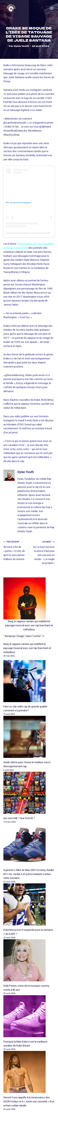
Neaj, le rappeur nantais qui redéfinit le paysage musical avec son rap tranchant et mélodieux (29, 625)
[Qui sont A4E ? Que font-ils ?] (29, 793)
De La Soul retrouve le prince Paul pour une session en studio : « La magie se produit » (44, 552)
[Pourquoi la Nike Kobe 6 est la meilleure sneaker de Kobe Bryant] (29, 1016)
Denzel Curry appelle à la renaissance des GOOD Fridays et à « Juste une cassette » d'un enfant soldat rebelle (28, 1101)
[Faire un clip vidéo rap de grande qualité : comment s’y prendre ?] (29, 681)
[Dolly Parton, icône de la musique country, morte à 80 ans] (29, 960)
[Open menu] (52, 8)
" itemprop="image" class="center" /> (23, 636)
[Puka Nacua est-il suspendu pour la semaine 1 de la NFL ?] (29, 904)
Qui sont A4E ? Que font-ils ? (19, 818)
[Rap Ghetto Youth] (11, 8)
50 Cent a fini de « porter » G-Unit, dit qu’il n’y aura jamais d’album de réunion (14, 550)
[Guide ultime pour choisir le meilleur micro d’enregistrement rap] (29, 737)
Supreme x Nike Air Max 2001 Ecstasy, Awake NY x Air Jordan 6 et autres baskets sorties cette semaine (28, 874)
